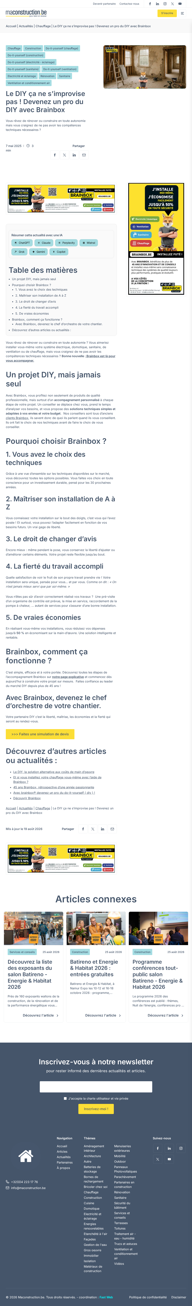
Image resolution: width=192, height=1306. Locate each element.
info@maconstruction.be (28, 1188)
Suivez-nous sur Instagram (165, 3)
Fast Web (106, 1297)
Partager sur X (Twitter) (64, 154)
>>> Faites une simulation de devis (40, 734)
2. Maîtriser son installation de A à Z (40, 295)
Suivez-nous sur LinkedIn (157, 3)
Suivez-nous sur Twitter (172, 3)
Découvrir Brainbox (27, 798)
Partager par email (84, 154)
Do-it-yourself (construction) (25, 55)
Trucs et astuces (125, 1244)
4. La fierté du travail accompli (36, 307)
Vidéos (119, 1264)
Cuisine (89, 1203)
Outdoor (120, 1161)
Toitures (119, 1228)
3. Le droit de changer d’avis (35, 301)
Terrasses (121, 1223)
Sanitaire (64, 76)
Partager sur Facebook (54, 154)
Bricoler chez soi (95, 1187)
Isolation (90, 1261)
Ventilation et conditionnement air (29, 83)
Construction (33, 48)
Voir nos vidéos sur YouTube (180, 3)
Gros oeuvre (92, 1250)
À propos (63, 1168)
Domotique (91, 1208)
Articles (62, 1151)
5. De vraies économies (32, 313)
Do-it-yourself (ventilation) (59, 69)
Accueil (11, 26)
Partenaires (65, 1162)
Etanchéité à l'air (95, 1234)
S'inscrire (167, 13)
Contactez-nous (129, 3)
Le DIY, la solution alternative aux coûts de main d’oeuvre (53, 772)
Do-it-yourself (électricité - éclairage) (31, 62)
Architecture (92, 1156)
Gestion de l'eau (95, 1245)
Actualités (26, 26)
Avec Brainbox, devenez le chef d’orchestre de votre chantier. (59, 324)
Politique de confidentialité (148, 1297)
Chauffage (43, 26)
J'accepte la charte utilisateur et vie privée (98, 1098)
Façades (90, 1239)
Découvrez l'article (39, 1015)
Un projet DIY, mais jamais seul (34, 279)
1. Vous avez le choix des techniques (41, 289)
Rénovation (47, 76)
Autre (87, 1161)
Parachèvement (125, 1177)
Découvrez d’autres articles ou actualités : (41, 330)
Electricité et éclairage (22, 76)
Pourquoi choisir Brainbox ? (31, 285)
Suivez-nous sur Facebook (150, 3)
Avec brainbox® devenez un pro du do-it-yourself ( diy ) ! (54, 793)
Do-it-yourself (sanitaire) (23, 69)
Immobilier (91, 1255)
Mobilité (119, 1156)
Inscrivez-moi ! (96, 1109)
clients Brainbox (17, 418)
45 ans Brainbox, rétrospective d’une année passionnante (53, 787)
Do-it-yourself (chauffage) (62, 48)
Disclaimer (178, 1297)
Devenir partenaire (104, 3)
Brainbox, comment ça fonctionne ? (37, 319)
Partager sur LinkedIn (74, 154)
